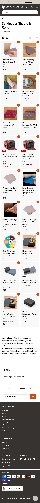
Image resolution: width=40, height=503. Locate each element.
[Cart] (32, 7)
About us (4, 442)
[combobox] (20, 12)
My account (5, 434)
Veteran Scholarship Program (11, 428)
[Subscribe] (33, 396)
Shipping (4, 413)
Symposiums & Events (9, 419)
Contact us (5, 410)
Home (3, 19)
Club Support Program (8, 422)
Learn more (28, 2)
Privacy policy (6, 448)
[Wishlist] (27, 7)
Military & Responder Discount (11, 425)
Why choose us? (7, 445)
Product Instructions (8, 431)
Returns (4, 416)
